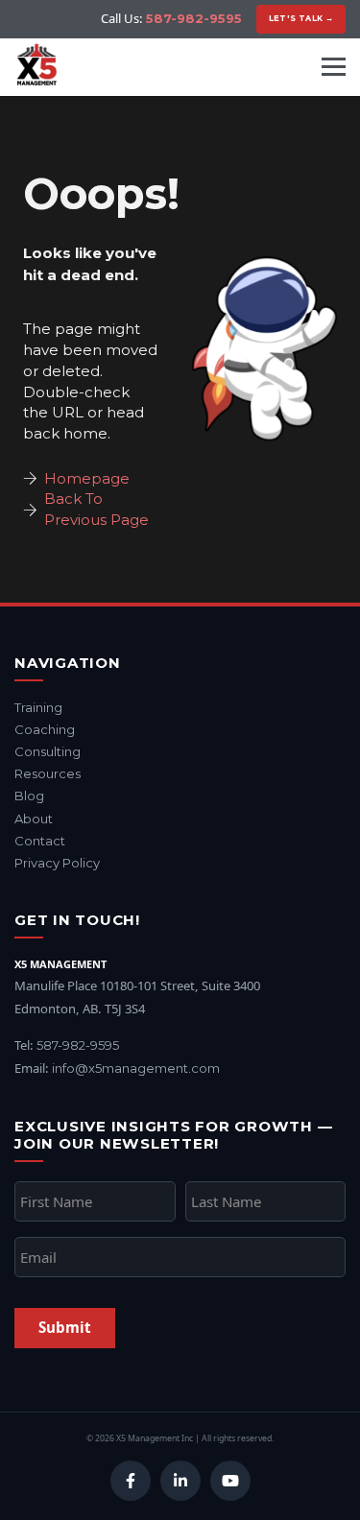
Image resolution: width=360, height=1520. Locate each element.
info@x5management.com (136, 1068)
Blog (29, 795)
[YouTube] (230, 1481)
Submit (64, 1327)
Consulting (47, 751)
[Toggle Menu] (334, 67)
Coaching (44, 729)
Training (38, 707)
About (33, 818)
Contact (39, 840)
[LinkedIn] (180, 1481)
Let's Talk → (301, 18)
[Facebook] (130, 1481)
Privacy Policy (57, 862)
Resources (47, 773)
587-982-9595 (194, 18)
